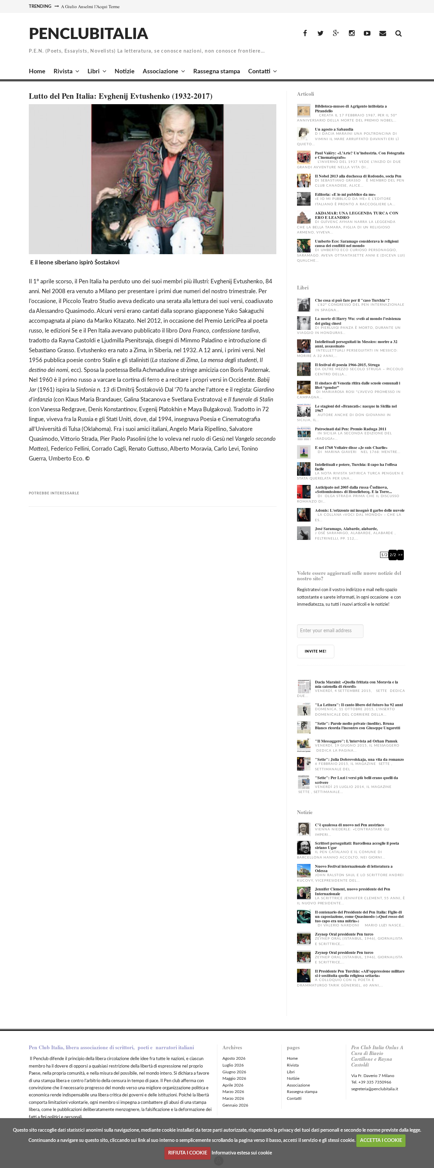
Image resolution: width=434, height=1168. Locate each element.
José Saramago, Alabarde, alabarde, (346, 528)
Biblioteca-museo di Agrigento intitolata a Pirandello (351, 108)
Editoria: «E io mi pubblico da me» (345, 194)
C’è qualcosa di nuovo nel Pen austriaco (349, 825)
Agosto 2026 (233, 1058)
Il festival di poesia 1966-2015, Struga (347, 365)
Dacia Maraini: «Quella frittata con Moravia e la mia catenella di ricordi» (356, 684)
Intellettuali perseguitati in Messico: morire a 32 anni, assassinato (356, 344)
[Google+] (336, 33)
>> (400, 555)
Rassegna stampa (216, 72)
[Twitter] (320, 33)
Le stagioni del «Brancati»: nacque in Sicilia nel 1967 (356, 408)
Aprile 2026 (232, 1085)
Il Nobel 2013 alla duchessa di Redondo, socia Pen (358, 176)
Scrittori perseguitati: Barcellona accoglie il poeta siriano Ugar (357, 845)
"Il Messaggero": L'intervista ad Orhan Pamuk (356, 741)
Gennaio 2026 (235, 1105)
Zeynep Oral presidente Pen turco (344, 934)
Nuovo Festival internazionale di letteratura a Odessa (354, 868)
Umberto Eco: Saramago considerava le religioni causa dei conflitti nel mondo (356, 243)
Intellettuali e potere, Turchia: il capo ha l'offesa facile (356, 466)
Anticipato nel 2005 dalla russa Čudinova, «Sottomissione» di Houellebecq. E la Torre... (353, 489)
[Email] (383, 33)
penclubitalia (88, 34)
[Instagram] (351, 33)
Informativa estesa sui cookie (242, 1153)
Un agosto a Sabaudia (334, 129)
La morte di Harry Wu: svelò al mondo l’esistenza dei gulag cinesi (358, 321)
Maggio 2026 (234, 1078)
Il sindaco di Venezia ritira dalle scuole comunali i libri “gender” (357, 385)
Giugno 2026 (234, 1072)
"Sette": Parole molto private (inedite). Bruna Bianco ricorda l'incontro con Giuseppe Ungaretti (357, 725)
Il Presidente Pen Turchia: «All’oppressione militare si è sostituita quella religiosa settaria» (360, 973)
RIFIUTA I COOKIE (187, 1153)
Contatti (259, 72)
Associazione (160, 72)
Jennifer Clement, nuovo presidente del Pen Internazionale (352, 891)
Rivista (63, 72)
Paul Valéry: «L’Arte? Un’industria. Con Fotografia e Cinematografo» (360, 155)
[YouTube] (367, 33)
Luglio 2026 (233, 1065)
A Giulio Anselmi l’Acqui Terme (90, 6)
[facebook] (305, 33)
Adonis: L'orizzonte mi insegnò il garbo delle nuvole (360, 510)
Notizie (125, 72)
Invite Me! (316, 651)
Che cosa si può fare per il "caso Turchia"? (352, 300)
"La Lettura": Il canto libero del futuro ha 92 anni (359, 705)
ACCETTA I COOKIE (381, 1140)
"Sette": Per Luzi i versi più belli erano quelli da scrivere (356, 780)
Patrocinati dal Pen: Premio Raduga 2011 (351, 429)
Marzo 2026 (233, 1092)
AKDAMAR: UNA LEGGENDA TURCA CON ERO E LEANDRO (356, 215)
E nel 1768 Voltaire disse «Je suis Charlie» (351, 447)
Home (37, 72)
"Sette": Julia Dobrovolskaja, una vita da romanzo (359, 759)
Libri (93, 72)
